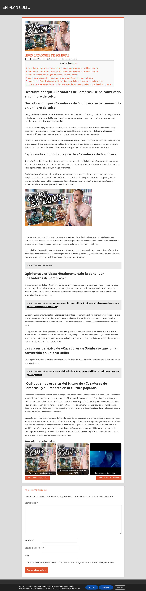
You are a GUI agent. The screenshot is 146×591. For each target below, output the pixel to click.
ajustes (77, 588)
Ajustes (120, 587)
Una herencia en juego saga (37, 478)
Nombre (29, 540)
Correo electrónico (34, 547)
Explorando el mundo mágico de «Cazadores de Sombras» (52, 74)
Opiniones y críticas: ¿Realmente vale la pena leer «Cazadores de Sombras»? (59, 78)
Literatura (53, 59)
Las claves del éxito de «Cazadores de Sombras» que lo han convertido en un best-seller (64, 81)
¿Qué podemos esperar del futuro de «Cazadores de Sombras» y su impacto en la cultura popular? (69, 84)
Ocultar (75, 63)
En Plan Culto (16, 7)
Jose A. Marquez (38, 59)
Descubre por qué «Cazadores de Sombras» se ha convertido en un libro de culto (62, 68)
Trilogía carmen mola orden (108, 478)
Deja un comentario (69, 59)
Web (27, 555)
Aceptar (92, 587)
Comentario (31, 502)
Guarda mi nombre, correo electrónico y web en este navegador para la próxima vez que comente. (71, 562)
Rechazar (106, 587)
